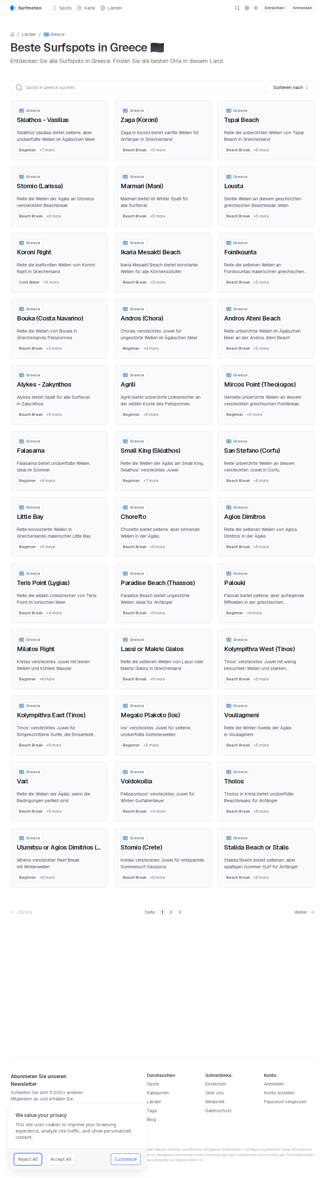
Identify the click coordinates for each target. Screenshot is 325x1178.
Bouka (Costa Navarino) (50, 318)
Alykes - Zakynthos (44, 384)
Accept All (60, 1159)
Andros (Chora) (142, 318)
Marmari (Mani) (142, 186)
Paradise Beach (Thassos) (158, 583)
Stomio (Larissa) (40, 186)
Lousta (233, 186)
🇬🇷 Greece (54, 34)
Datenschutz (218, 1110)
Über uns (214, 1093)
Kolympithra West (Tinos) (259, 649)
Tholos (234, 781)
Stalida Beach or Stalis (256, 847)
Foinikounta (240, 252)
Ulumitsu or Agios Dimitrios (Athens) (67, 847)
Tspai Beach (241, 120)
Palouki (234, 583)
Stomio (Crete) (141, 847)
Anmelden (274, 1084)
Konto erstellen (279, 1093)
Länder (115, 8)
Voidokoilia (136, 781)
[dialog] (77, 1136)
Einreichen (215, 1084)
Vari (22, 781)
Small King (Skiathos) (151, 450)
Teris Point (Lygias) (43, 583)
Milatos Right (36, 649)
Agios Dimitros (244, 517)
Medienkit (214, 1102)
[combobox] (291, 87)
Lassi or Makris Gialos (152, 649)
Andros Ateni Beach (252, 318)
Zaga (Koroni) (139, 120)
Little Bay (30, 517)
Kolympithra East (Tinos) (51, 715)
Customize (126, 1159)
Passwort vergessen (285, 1102)
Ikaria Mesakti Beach (150, 252)
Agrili (128, 384)
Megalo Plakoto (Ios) (150, 715)
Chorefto (133, 517)
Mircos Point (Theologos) (260, 384)
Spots (65, 8)
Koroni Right (34, 252)
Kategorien (158, 1093)
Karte (89, 8)
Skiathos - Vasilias (43, 120)
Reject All (28, 1159)
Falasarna (30, 450)
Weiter (301, 912)
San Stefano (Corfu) (252, 450)
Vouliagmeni (241, 715)
